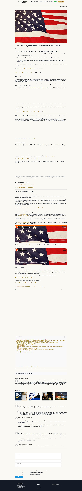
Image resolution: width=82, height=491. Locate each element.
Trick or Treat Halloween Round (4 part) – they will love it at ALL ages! (26, 344)
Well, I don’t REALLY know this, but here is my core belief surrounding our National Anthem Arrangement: (32, 339)
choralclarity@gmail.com (20, 487)
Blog (32, 1)
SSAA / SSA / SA (39, 485)
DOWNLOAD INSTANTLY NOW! (21, 353)
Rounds (38, 488)
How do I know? (18, 338)
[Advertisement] (41, 96)
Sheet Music (61, 1)
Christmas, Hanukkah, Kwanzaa (23, 215)
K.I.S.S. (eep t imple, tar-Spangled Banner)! (24, 277)
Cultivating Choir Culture (30, 368)
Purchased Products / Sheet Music (57, 485)
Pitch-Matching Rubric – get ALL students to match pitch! (27, 158)
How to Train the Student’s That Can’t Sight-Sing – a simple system (27, 343)
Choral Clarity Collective (55, 484)
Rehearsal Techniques (41, 368)
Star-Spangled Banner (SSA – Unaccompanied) (24, 187)
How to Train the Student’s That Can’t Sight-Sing (25, 68)
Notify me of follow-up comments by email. (36, 472)
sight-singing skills (40, 271)
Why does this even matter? (21, 345)
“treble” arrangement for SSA (27, 199)
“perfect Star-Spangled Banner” (23, 222)
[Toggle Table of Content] (65, 337)
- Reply (30, 410)
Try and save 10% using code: (30, 111)
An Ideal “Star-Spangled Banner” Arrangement (24, 356)
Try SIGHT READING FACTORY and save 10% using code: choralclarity (27, 348)
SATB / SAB (38, 484)
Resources (41, 1)
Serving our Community (20, 351)
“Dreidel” (47, 156)
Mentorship (46, 1)
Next (65, 6)
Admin (21, 410)
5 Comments (46, 368)
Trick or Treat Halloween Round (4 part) (23, 72)
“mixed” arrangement (32, 195)
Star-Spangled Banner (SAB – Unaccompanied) (24, 184)
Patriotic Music (36, 368)
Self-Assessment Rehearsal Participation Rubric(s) (25, 138)
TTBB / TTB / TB (39, 487)
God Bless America (22, 214)
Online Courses (54, 487)
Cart (56, 1)
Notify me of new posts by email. (35, 474)
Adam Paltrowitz (18, 368)
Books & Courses (36, 1)
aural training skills (34, 271)
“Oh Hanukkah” (52, 156)
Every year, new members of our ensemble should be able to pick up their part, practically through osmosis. (32, 341)
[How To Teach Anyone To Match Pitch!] (38, 289)
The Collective (51, 1)
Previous (62, 6)
